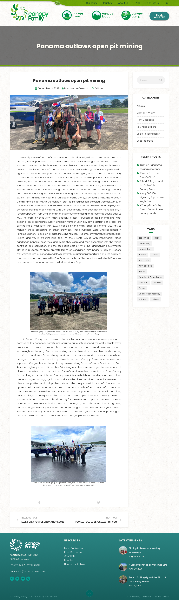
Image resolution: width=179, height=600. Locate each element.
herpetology (145, 249)
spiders (142, 299)
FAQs (137, 3)
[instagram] (28, 579)
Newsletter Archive (74, 564)
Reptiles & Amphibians (150, 276)
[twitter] (17, 579)
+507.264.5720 (33, 565)
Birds (157, 237)
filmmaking (144, 243)
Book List (69, 560)
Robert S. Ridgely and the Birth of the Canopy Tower (151, 185)
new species (145, 265)
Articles (99, 88)
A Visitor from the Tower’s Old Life (148, 564)
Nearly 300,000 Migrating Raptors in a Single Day (152, 197)
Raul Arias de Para (146, 126)
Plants (142, 271)
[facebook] (12, 579)
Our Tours (91, 3)
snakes (157, 282)
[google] (23, 579)
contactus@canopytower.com (27, 571)
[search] (167, 3)
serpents (143, 282)
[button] (89, 593)
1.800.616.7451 (16, 565)
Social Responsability (148, 133)
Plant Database (145, 119)
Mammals (144, 260)
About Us (123, 3)
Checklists (69, 556)
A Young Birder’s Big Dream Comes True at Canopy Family (152, 209)
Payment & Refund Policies (156, 596)
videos (155, 299)
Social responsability (149, 293)
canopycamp (137, 15)
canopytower (78, 15)
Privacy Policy (133, 596)
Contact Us (153, 3)
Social (142, 288)
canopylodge (107, 15)
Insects (142, 254)
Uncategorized (145, 140)
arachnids (144, 237)
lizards (155, 254)
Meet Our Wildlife (146, 113)
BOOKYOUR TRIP (159, 16)
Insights (107, 3)
